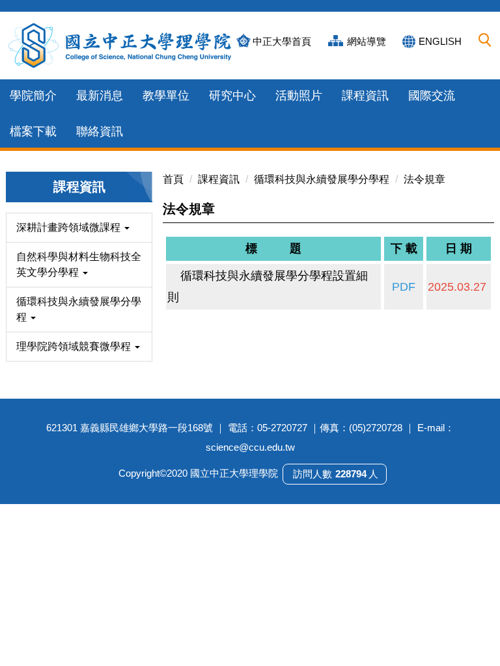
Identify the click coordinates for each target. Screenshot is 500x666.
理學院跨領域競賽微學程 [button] (74, 346)
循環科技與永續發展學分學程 (321, 179)
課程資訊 (219, 179)
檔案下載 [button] (33, 131)
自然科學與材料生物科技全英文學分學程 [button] (78, 264)
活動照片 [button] (298, 95)
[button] (485, 40)
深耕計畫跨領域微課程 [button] (69, 227)
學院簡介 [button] (33, 95)
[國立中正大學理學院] (120, 45)
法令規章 (424, 179)
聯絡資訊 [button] (99, 131)
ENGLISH (440, 41)
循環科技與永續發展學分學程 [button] (78, 309)
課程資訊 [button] (365, 95)
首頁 (173, 179)
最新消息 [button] (99, 95)
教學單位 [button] (166, 95)
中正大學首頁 (282, 41)
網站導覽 (366, 41)
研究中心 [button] (232, 95)
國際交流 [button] (431, 95)
